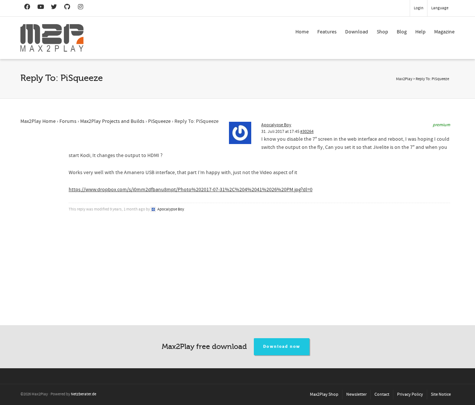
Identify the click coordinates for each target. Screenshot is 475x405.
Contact (381, 394)
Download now (282, 346)
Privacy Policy (410, 394)
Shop (382, 32)
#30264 (307, 131)
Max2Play (404, 79)
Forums (67, 121)
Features (327, 32)
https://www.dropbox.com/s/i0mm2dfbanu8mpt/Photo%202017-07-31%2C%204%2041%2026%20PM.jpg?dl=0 (190, 189)
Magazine (444, 32)
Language (439, 8)
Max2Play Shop (324, 394)
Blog (402, 32)
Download (356, 32)
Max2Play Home (38, 121)
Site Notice (441, 394)
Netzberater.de (83, 394)
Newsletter (356, 394)
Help (420, 32)
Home (302, 32)
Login (418, 8)
